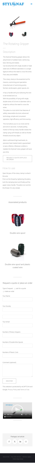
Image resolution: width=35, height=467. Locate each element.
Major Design (20, 459)
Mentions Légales (27, 456)
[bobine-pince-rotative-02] (12, 32)
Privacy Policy (12, 389)
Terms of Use (24, 389)
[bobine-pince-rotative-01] (26, 32)
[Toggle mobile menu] (31, 4)
